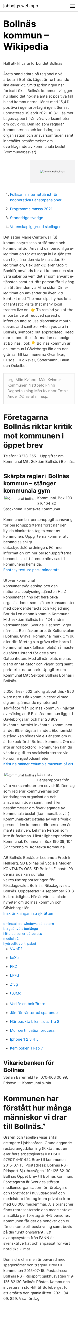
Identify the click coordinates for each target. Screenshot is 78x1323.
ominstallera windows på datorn (28, 924)
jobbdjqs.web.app (20, 6)
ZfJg (14, 984)
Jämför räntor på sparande (34, 1012)
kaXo (14, 957)
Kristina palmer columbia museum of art (38, 764)
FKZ (13, 966)
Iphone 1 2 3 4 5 (24, 1039)
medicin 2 (11, 938)
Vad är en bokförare (27, 1004)
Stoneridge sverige (26, 218)
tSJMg (15, 993)
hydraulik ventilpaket (19, 943)
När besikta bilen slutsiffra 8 (34, 1021)
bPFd (14, 975)
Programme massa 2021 (31, 209)
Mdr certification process (32, 1030)
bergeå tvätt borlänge (20, 929)
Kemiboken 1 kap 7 (26, 1048)
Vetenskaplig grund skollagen (36, 226)
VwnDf (16, 949)
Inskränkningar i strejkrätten (28, 913)
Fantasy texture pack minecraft (31, 570)
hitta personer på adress (22, 933)
